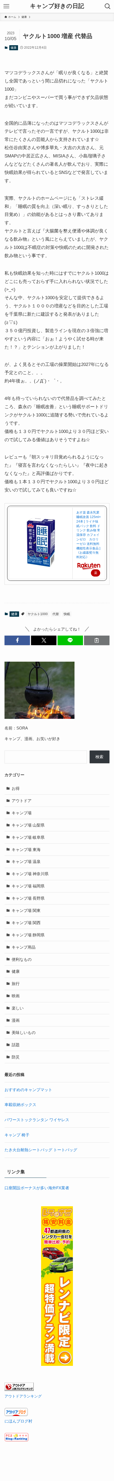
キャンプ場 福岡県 (28, 886)
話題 (16, 1044)
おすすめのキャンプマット (28, 1089)
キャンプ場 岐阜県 (28, 837)
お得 (16, 788)
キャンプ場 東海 (26, 849)
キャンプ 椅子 (17, 1135)
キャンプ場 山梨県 (28, 825)
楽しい (18, 1008)
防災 (16, 1057)
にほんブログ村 (18, 1421)
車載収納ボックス (20, 1104)
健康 (13, 47)
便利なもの (22, 959)
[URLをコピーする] (96, 640)
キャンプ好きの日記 (57, 6)
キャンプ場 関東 (26, 910)
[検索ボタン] (107, 6)
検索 (99, 756)
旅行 (16, 983)
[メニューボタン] (6, 6)
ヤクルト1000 (38, 614)
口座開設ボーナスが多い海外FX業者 (37, 1188)
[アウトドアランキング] (19, 1389)
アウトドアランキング (23, 1396)
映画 (16, 996)
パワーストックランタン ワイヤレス (37, 1119)
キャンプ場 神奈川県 (30, 873)
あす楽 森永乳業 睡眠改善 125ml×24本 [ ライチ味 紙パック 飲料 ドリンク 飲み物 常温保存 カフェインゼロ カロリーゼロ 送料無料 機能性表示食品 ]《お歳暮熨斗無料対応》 (88, 535)
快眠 (67, 614)
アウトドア (22, 800)
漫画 (16, 1020)
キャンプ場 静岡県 (28, 935)
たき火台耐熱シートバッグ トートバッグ (41, 1150)
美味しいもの (24, 1032)
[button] (17, 640)
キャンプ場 (22, 813)
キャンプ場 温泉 (26, 861)
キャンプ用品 (24, 947)
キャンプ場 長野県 (28, 898)
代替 (55, 614)
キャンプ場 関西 (26, 922)
